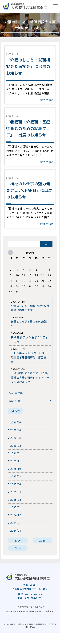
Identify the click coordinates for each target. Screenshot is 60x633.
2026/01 (15, 453)
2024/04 (15, 530)
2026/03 (15, 438)
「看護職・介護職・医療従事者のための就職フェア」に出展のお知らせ (28, 128)
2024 (17, 548)
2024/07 (15, 523)
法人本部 (14, 400)
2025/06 (15, 484)
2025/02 (15, 499)
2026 (17, 540)
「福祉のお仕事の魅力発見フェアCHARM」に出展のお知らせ (29, 190)
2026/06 (15, 422)
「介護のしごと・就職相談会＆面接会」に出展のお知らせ (28, 66)
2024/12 (15, 515)
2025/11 (15, 461)
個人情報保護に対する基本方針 (30, 606)
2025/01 (15, 507)
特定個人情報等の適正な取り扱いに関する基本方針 (30, 611)
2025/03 (15, 492)
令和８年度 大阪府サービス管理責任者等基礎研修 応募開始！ (29, 357)
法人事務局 (16, 393)
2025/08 (15, 476)
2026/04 (15, 430)
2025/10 (15, 469)
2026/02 (15, 445)
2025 (42, 540)
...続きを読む (46, 100)
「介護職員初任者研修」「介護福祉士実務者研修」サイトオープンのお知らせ (30, 377)
